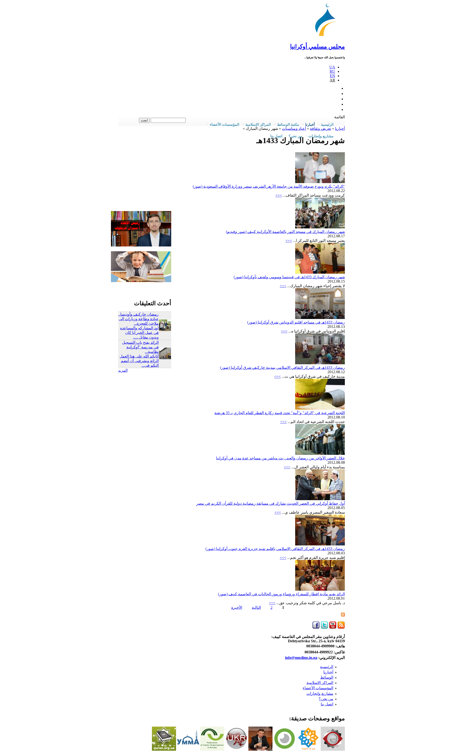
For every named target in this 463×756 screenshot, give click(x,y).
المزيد (123, 370)
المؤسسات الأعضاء (318, 688)
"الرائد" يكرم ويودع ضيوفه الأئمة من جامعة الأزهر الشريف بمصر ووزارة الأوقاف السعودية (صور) (269, 186)
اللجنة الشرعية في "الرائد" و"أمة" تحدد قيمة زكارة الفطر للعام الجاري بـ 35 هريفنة (279, 413)
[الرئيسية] (328, 36)
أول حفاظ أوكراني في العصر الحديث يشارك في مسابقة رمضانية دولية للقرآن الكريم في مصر (270, 503)
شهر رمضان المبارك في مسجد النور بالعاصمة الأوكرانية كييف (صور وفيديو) (285, 232)
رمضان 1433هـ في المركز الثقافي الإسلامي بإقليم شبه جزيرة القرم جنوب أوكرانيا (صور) (275, 549)
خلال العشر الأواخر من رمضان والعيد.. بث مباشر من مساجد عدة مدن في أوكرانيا (280, 458)
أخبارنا (328, 672)
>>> (278, 195)
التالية (256, 607)
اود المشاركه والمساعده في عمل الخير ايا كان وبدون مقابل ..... (139, 332)
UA (332, 67)
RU (332, 71)
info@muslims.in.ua (301, 658)
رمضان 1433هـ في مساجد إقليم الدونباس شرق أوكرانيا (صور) (296, 322)
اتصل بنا (276, 136)
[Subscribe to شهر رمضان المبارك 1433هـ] (343, 615)
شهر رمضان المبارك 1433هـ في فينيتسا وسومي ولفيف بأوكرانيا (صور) (289, 277)
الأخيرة (236, 607)
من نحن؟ (326, 699)
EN (332, 76)
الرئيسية (326, 667)
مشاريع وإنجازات (319, 693)
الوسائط (326, 677)
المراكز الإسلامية (319, 683)
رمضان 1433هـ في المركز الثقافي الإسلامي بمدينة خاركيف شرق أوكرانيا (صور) (282, 367)
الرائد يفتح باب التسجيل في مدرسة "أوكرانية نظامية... (140, 347)
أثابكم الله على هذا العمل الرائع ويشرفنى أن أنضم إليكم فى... (139, 360)
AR (332, 80)
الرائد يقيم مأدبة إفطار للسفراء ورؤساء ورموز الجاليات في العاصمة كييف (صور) (281, 594)
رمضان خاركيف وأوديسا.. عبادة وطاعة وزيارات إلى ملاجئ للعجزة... (138, 318)
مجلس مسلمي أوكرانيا (317, 46)
